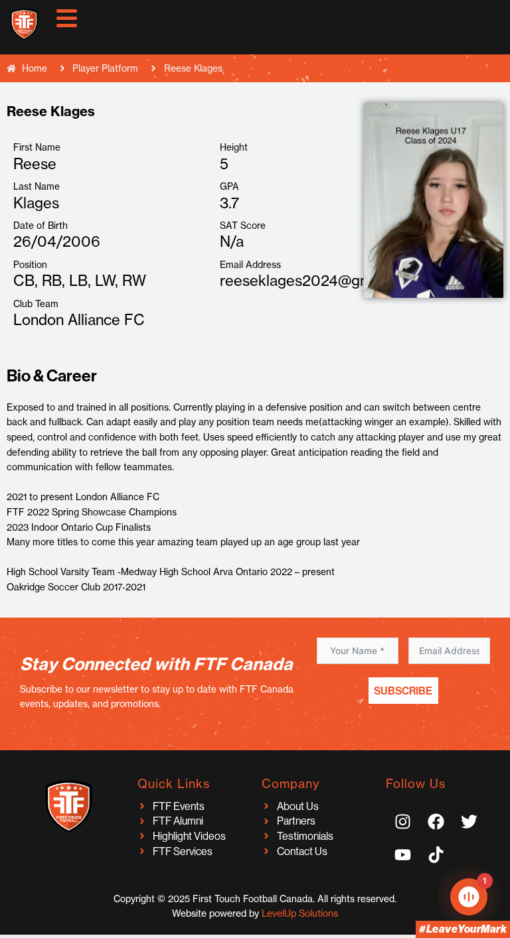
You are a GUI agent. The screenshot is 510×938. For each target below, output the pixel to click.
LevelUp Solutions (300, 913)
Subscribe (403, 690)
